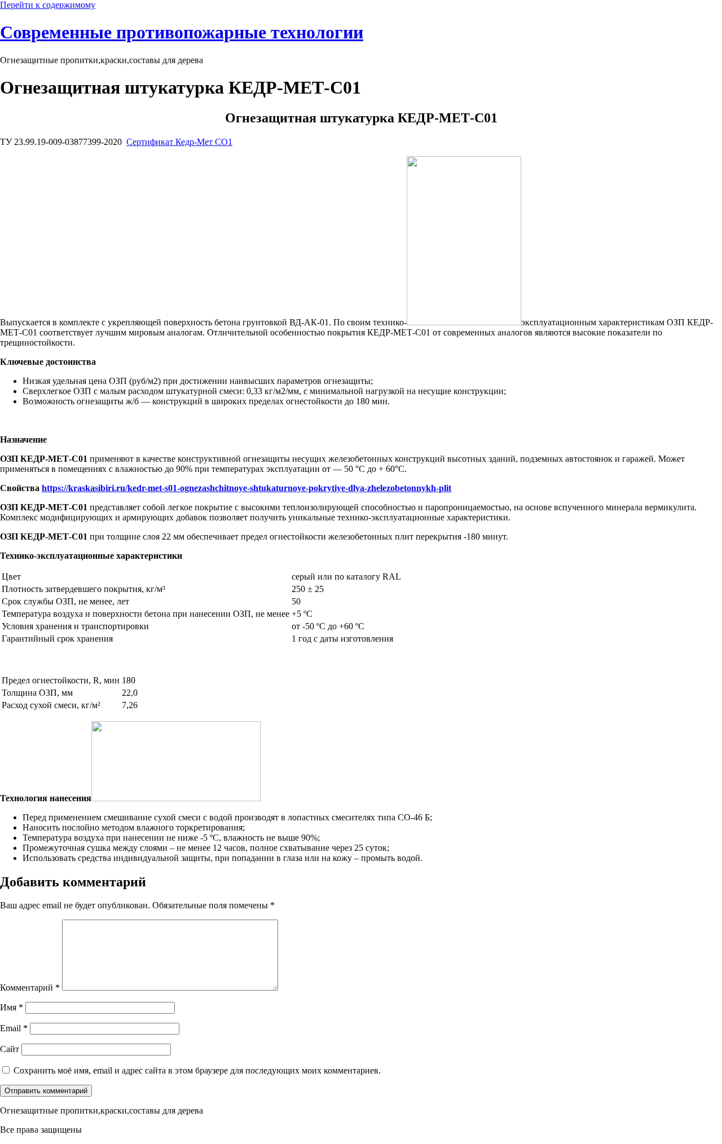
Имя (11, 1007)
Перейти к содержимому (47, 5)
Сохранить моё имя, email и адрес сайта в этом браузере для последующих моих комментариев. (197, 1070)
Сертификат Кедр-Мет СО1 (179, 142)
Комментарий (30, 987)
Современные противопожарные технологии (181, 32)
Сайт (9, 1049)
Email (14, 1028)
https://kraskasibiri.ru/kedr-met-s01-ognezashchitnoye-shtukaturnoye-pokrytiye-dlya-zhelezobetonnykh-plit (246, 488)
